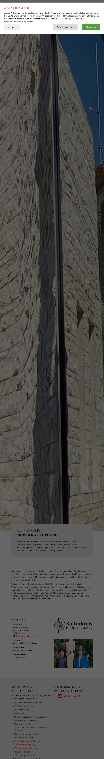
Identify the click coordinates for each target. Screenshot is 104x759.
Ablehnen (12, 27)
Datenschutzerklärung (17, 21)
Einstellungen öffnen (66, 27)
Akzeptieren (91, 27)
